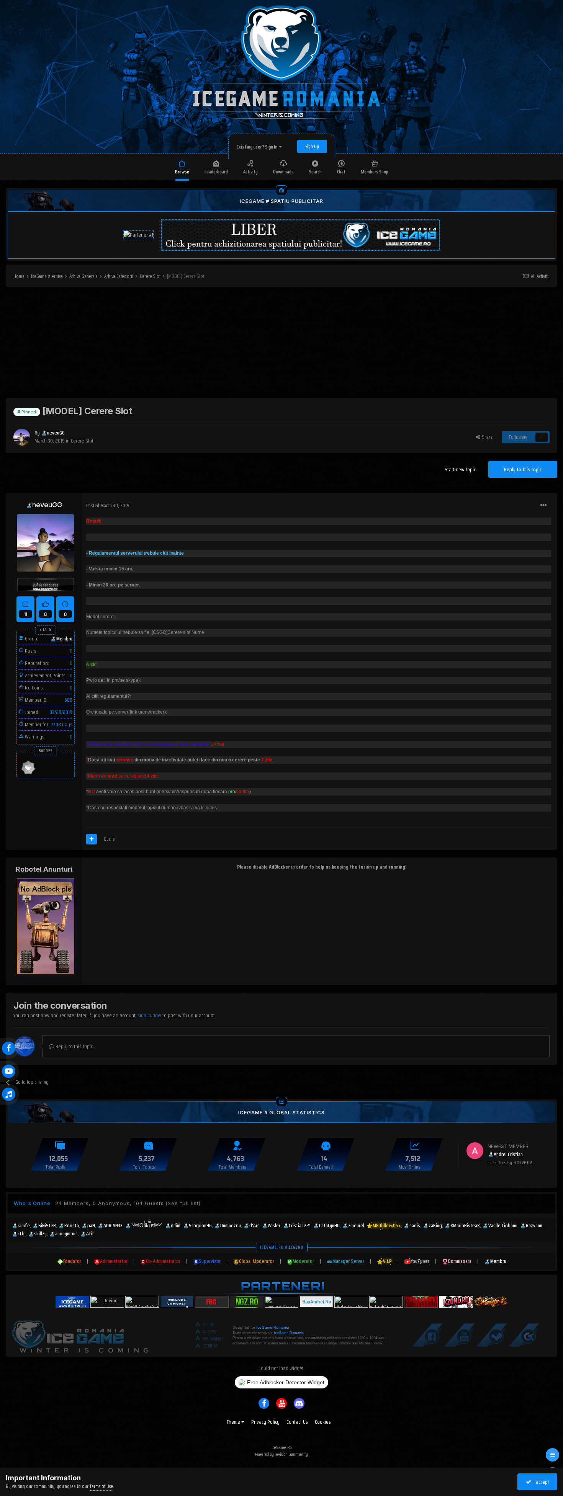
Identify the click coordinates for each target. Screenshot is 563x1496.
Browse (182, 172)
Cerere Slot (82, 440)
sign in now (149, 1015)
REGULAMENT (213, 1339)
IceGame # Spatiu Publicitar (281, 201)
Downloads (283, 172)
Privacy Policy (265, 1422)
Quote (109, 839)
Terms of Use (101, 1486)
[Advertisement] (281, 344)
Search (315, 172)
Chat (341, 172)
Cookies (323, 1422)
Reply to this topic (523, 469)
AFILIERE (209, 1332)
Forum (208, 1324)
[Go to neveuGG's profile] (21, 437)
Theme (234, 1422)
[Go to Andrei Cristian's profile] (474, 1150)
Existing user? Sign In (257, 147)
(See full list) (183, 1203)
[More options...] (543, 505)
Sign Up (312, 146)
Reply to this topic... (75, 1046)
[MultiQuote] (91, 839)
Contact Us (297, 1422)
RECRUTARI (211, 1346)
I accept (540, 1482)
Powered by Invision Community (281, 1454)
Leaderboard (216, 172)
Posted (107, 505)
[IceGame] (80, 1335)
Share (486, 437)
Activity (250, 172)
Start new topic (460, 469)
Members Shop (374, 172)
